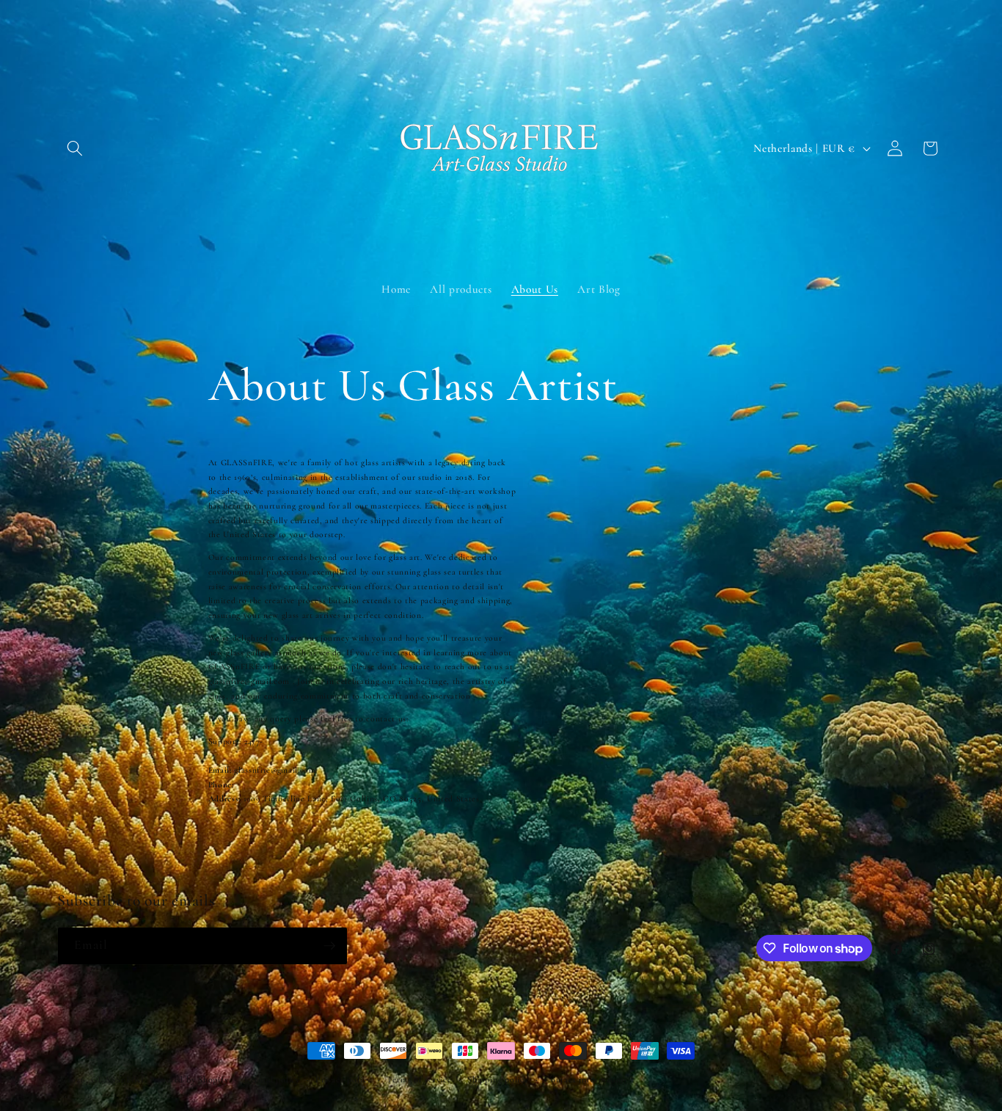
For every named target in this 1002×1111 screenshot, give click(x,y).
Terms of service (419, 1079)
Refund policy (272, 1079)
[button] (74, 148)
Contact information (585, 1079)
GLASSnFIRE (119, 1079)
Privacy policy (343, 1079)
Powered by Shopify (189, 1079)
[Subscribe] (329, 946)
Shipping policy (498, 1079)
